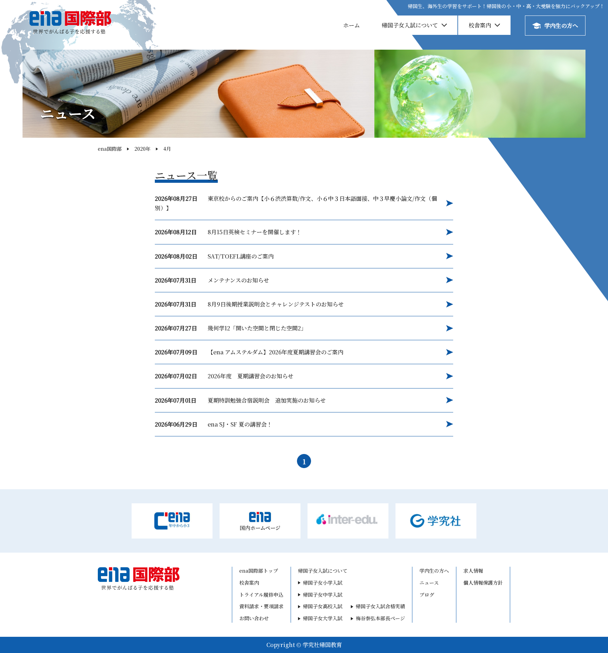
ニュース (429, 582)
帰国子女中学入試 (322, 594)
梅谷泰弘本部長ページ (380, 618)
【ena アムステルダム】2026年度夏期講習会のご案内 (249, 352)
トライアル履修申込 (261, 594)
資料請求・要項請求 (261, 606)
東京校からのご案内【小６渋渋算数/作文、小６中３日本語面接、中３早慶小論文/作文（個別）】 (296, 203)
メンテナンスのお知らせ (212, 280)
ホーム (351, 25)
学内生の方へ (561, 25)
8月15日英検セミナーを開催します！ (228, 232)
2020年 (142, 148)
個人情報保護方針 (483, 582)
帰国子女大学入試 (322, 618)
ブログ (426, 594)
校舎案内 (480, 25)
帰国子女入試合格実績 (380, 606)
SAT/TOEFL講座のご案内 (214, 256)
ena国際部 (110, 148)
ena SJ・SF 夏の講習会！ (213, 424)
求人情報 (473, 570)
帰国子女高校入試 (322, 606)
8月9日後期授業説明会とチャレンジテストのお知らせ (249, 304)
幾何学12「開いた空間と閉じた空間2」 (230, 328)
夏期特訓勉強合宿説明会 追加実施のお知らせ (240, 400)
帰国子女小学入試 (322, 582)
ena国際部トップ (258, 570)
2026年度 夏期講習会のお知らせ (224, 376)
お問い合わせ (254, 618)
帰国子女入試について (410, 25)
